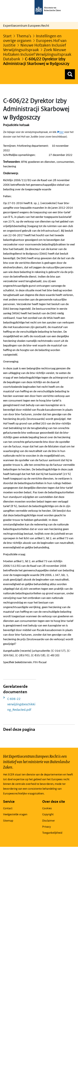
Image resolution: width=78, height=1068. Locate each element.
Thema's (23, 36)
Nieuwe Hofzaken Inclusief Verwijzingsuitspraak (34, 47)
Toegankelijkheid (52, 832)
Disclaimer (48, 820)
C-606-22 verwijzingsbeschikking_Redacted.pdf (21, 704)
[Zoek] (70, 74)
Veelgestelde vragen (15, 814)
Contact (7, 808)
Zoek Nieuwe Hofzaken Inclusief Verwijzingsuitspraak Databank (37, 54)
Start (7, 36)
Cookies (47, 808)
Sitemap (8, 820)
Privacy (46, 826)
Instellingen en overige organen (32, 38)
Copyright (48, 814)
